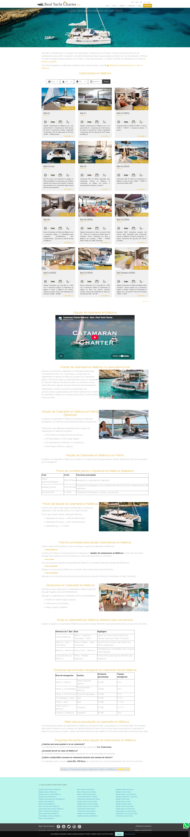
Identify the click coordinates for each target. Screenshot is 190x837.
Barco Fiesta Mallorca (47, 804)
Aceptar (119, 834)
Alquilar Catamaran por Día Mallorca (52, 799)
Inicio (107, 6)
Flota (114, 6)
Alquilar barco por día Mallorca (49, 794)
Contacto (147, 6)
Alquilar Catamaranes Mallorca (50, 789)
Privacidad (42, 830)
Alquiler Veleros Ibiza (123, 792)
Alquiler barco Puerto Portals (87, 804)
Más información (130, 834)
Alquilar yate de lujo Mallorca (87, 816)
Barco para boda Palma (85, 789)
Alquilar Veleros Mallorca (47, 792)
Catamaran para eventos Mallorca (51, 809)
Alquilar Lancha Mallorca (47, 797)
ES (132, 2)
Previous (39, 99)
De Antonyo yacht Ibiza (124, 816)
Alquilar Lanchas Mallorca (86, 813)
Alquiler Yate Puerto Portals (87, 801)
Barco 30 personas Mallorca (49, 806)
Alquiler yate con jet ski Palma (88, 806)
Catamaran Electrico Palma (87, 797)
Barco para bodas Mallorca (48, 813)
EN (137, 2)
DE (141, 2)
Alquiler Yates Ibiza (122, 799)
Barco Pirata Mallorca (46, 818)
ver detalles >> (68, 136)
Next (78, 99)
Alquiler (122, 6)
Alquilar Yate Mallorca (46, 801)
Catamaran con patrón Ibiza (126, 811)
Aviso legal (51, 830)
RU (149, 2)
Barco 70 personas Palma (86, 794)
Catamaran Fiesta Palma (86, 809)
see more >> (146, 301)
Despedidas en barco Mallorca (50, 816)
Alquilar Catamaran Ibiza (124, 789)
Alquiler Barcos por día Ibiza (126, 794)
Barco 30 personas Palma (86, 792)
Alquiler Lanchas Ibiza (123, 804)
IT (145, 2)
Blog (139, 6)
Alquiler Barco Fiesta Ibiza (125, 809)
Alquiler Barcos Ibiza (123, 801)
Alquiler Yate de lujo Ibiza (124, 806)
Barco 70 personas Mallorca (49, 811)
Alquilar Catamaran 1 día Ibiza (126, 797)
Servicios (131, 6)
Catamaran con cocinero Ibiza (127, 813)
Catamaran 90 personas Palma (88, 799)
